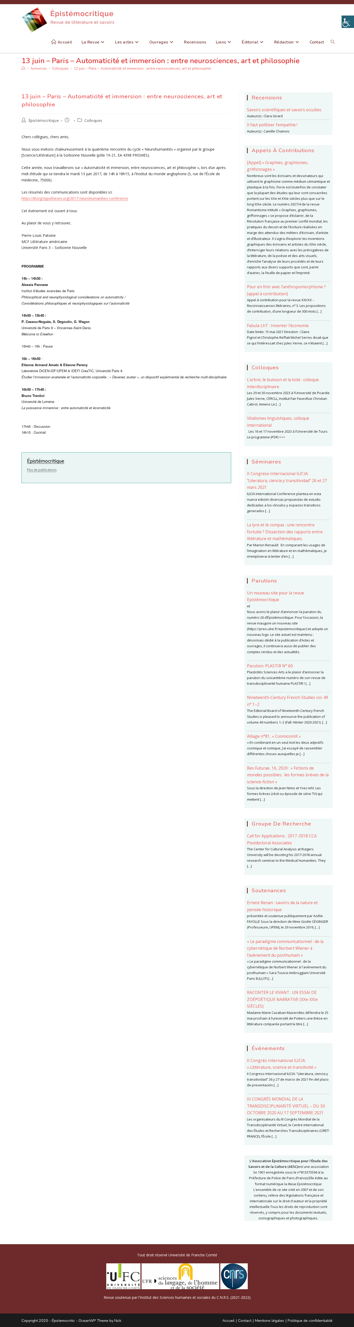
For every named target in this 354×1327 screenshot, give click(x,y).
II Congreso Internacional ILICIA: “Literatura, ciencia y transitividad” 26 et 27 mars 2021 (287, 480)
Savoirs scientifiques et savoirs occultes (284, 110)
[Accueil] (23, 68)
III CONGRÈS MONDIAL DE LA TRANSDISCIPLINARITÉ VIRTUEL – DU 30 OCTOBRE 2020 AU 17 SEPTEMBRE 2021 (286, 1106)
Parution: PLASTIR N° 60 (270, 666)
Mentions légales (269, 1320)
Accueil (228, 1320)
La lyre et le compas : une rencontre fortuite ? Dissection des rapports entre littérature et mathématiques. (285, 531)
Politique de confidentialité (310, 1320)
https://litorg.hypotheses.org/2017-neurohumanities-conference (75, 198)
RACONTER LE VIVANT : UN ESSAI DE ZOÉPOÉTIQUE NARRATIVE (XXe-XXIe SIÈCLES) (282, 999)
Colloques (93, 120)
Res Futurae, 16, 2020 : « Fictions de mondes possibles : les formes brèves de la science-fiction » (288, 775)
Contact (244, 1320)
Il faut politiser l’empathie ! (272, 125)
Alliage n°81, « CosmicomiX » (274, 736)
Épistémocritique (44, 120)
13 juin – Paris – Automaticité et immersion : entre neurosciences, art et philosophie (142, 68)
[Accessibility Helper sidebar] (348, 22)
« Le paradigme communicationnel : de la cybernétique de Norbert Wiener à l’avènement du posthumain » (285, 948)
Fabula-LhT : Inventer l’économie (278, 325)
